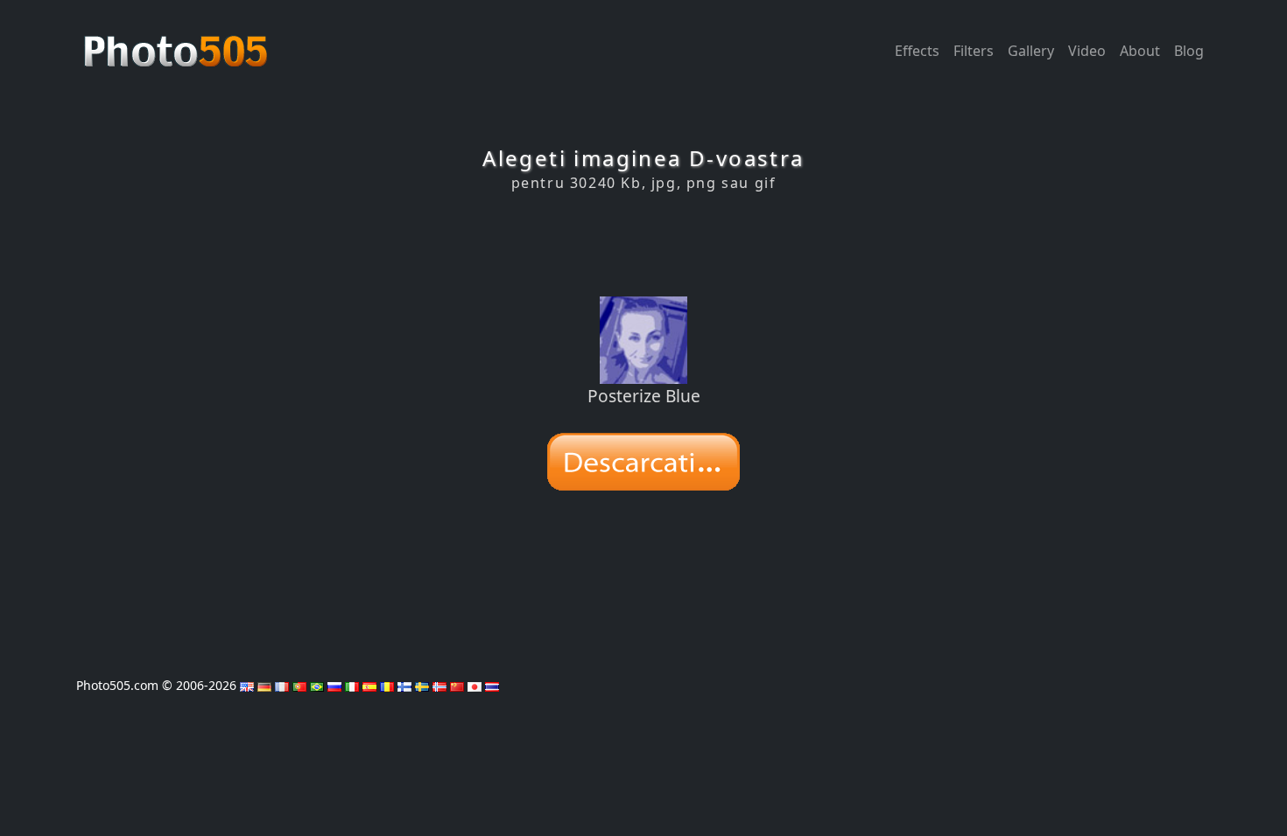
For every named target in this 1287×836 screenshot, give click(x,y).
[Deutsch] (264, 685)
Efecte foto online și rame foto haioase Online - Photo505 (177, 42)
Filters (973, 50)
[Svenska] (422, 685)
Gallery (1031, 50)
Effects (917, 50)
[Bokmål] (440, 685)
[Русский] (334, 685)
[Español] (369, 685)
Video (1087, 50)
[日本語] (475, 685)
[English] (247, 685)
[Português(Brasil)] (317, 685)
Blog (1189, 50)
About (1140, 50)
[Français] (282, 685)
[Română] (387, 685)
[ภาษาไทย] (492, 685)
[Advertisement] (643, 244)
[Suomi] (404, 685)
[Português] (299, 685)
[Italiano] (352, 685)
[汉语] (457, 685)
